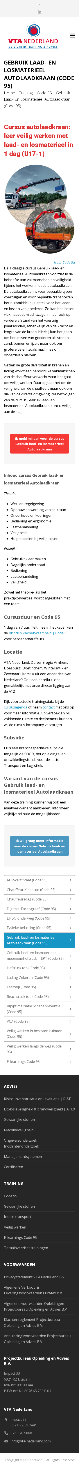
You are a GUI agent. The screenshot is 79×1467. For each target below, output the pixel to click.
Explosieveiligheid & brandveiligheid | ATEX (39, 1109)
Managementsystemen (23, 1156)
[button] (72, 35)
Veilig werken (15, 1227)
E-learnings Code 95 (20, 1237)
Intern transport (17, 1216)
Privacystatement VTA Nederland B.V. (34, 1277)
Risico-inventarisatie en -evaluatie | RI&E (37, 1098)
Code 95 (44, 92)
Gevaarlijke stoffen (19, 1119)
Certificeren (13, 1166)
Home (9, 92)
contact (49, 707)
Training (26, 92)
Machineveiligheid (19, 1130)
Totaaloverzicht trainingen (26, 1247)
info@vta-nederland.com (31, 1441)
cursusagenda (15, 707)
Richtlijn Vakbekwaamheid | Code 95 (38, 633)
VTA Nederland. (31, 1460)
